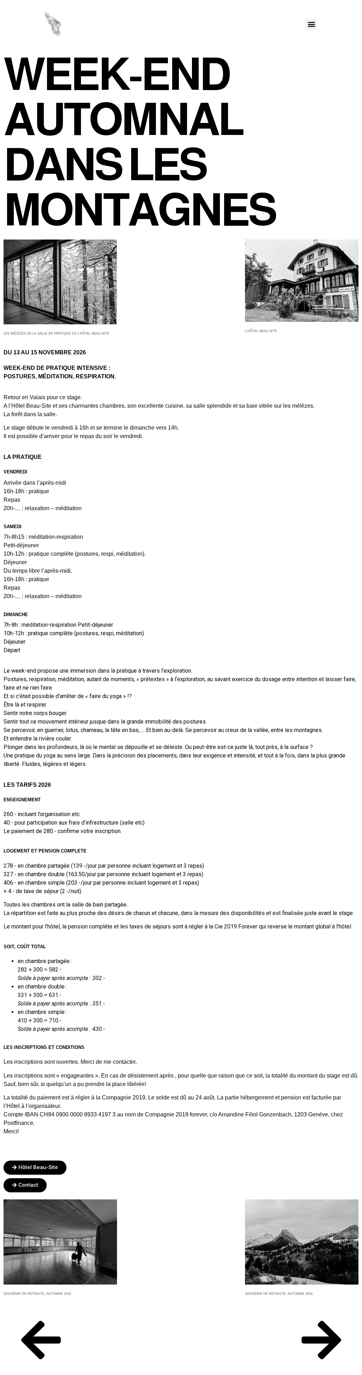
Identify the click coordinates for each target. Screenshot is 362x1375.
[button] (311, 24)
